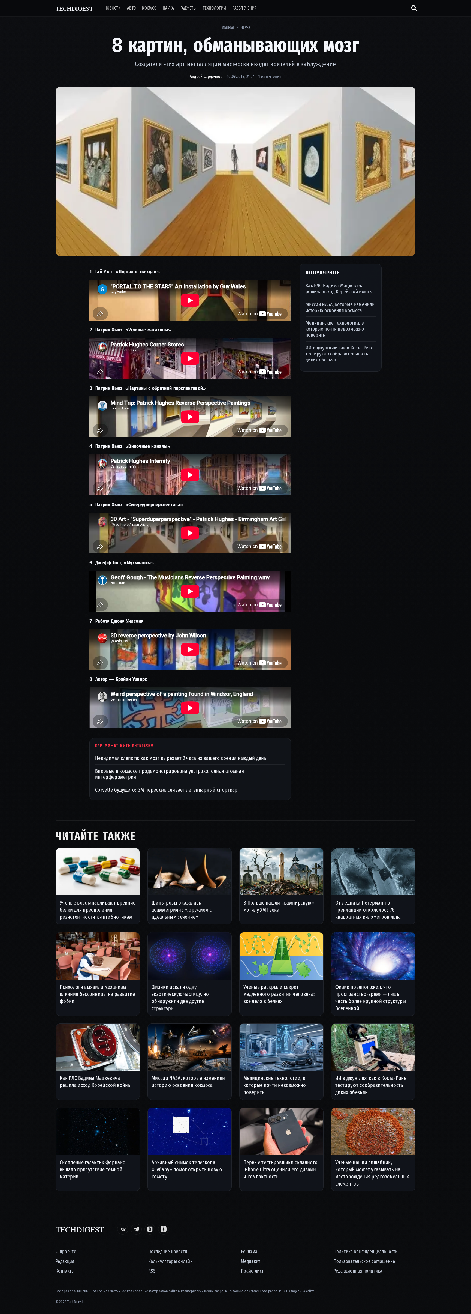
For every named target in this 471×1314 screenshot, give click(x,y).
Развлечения (244, 8)
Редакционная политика (358, 1271)
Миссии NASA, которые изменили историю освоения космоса (340, 307)
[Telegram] (136, 1229)
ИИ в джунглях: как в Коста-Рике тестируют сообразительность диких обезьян (339, 354)
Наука (168, 8)
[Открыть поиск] (412, 8)
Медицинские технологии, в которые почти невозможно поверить (335, 329)
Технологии (214, 8)
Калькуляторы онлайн (170, 1261)
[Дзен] (163, 1229)
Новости (112, 8)
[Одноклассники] (149, 1229)
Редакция (65, 1261)
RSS (151, 1271)
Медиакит (251, 1261)
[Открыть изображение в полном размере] (235, 171)
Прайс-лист (252, 1271)
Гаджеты (188, 8)
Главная (227, 27)
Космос (149, 8)
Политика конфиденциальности (366, 1252)
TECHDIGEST (75, 8)
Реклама (249, 1252)
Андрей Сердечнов (206, 76)
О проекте (66, 1252)
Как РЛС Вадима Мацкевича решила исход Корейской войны (339, 288)
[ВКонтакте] (122, 1229)
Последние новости (167, 1252)
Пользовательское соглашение (364, 1261)
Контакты (65, 1271)
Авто (131, 8)
